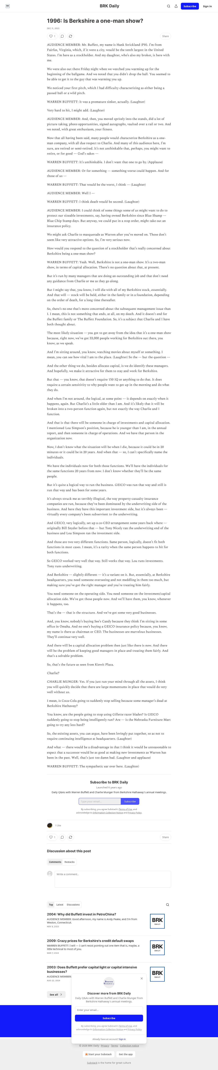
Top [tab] (51, 904)
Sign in (207, 6)
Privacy (105, 1045)
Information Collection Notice (108, 1029)
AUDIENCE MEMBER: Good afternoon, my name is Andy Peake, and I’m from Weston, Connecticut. (92, 920)
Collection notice (129, 1045)
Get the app (126, 1054)
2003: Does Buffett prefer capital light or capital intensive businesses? (92, 969)
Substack (92, 1062)
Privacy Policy (135, 1029)
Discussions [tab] (73, 904)
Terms (114, 1045)
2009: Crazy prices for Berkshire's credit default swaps (90, 941)
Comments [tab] (55, 862)
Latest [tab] (59, 904)
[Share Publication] (176, 6)
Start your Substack (100, 1054)
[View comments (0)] (62, 36)
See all (54, 994)
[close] (141, 978)
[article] (109, 922)
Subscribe (190, 6)
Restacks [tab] (69, 862)
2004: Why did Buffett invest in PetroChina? (81, 914)
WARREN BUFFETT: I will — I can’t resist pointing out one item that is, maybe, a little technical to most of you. (93, 947)
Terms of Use (125, 1025)
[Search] (168, 6)
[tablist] (61, 862)
